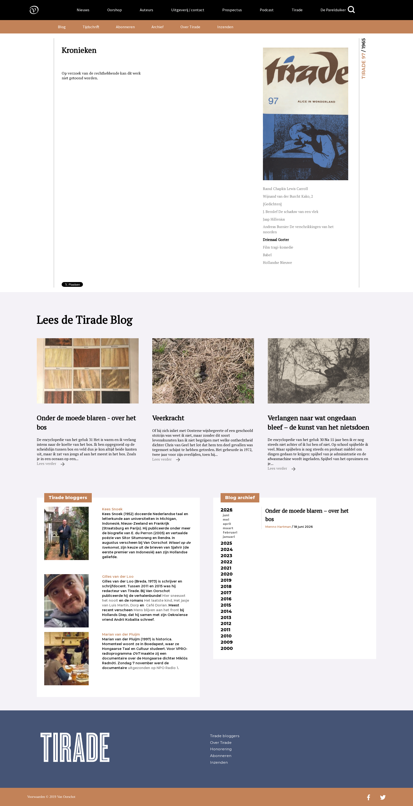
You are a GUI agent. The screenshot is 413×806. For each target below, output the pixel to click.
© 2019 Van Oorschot (60, 797)
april (227, 524)
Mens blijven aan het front (156, 610)
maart (228, 528)
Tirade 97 (363, 66)
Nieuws (83, 9)
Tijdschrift (90, 26)
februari (230, 532)
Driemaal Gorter (276, 239)
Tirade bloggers (224, 736)
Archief (158, 26)
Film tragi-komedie (278, 247)
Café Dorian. (157, 605)
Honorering (221, 749)
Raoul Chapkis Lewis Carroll (285, 188)
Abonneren (125, 26)
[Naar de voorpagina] (31, 9)
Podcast (267, 9)
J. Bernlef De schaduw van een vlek (290, 211)
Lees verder (47, 463)
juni (226, 515)
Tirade (297, 9)
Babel (267, 255)
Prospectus (232, 9)
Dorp (134, 605)
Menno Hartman (278, 526)
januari (229, 537)
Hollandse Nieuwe (277, 262)
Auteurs (146, 9)
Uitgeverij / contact (187, 9)
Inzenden (225, 26)
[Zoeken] (351, 9)
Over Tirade (190, 26)
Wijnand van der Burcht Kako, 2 (288, 196)
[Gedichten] (272, 204)
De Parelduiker (333, 9)
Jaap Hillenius (274, 219)
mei (226, 519)
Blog (62, 26)
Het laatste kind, (158, 600)
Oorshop (114, 9)
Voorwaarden (36, 797)
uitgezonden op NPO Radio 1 (153, 668)
